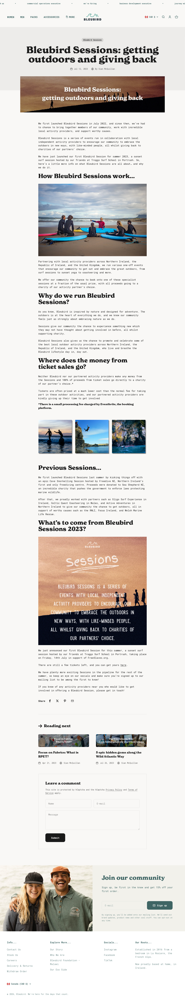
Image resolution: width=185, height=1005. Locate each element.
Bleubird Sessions (92, 40)
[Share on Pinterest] (65, 701)
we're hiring (64, 3)
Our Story (56, 949)
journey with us (157, 3)
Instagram (110, 949)
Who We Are (57, 954)
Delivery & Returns (20, 965)
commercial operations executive (18, 3)
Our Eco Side (58, 969)
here (123, 664)
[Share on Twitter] (57, 701)
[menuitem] (11, 16)
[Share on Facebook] (50, 701)
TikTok (108, 960)
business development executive (110, 3)
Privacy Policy (114, 789)
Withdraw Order (17, 971)
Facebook (109, 954)
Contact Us (14, 949)
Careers (12, 960)
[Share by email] (72, 701)
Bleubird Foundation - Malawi (65, 962)
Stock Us (12, 954)
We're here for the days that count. (48, 994)
